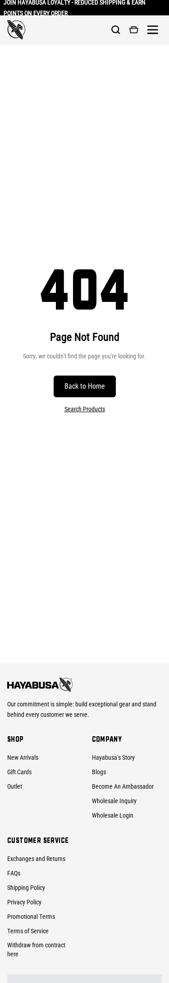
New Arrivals (22, 757)
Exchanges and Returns (36, 858)
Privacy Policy (24, 902)
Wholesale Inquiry (114, 800)
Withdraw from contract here (36, 949)
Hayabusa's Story (113, 757)
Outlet (14, 786)
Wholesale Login (112, 815)
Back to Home (84, 386)
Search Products (84, 409)
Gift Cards (19, 772)
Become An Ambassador (123, 786)
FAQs (13, 873)
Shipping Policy (26, 887)
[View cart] (134, 30)
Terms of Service (28, 931)
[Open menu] (153, 30)
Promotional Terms (31, 916)
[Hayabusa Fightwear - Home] (16, 30)
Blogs (99, 772)
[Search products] (116, 30)
